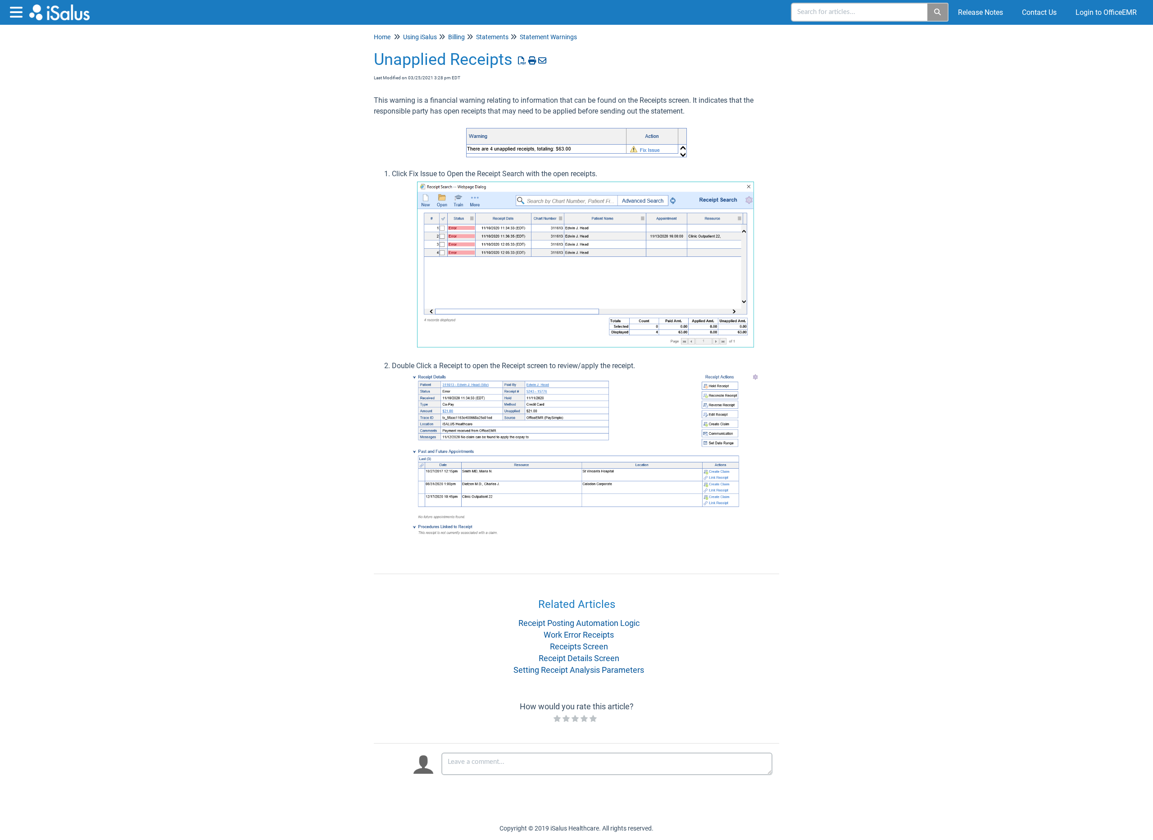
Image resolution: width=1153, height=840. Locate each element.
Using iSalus (420, 37)
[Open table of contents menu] (18, 11)
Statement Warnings (548, 37)
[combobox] (860, 12)
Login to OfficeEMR (1106, 12)
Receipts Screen (579, 646)
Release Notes (980, 12)
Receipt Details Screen (579, 658)
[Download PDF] (522, 60)
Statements (492, 37)
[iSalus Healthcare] (62, 8)
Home (382, 37)
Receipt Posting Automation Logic (579, 623)
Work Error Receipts (579, 634)
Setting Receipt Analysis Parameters (578, 670)
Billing (456, 37)
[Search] (938, 12)
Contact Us (1039, 12)
